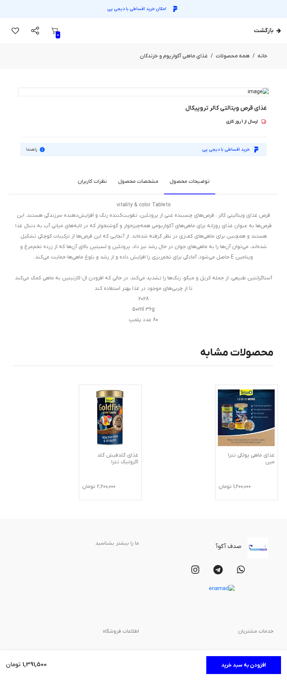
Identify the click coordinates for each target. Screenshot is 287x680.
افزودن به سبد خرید (243, 665)
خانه (262, 56)
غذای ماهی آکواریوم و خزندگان (174, 56)
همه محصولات (233, 56)
